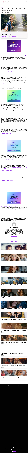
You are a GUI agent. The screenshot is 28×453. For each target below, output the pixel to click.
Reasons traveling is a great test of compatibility (7, 83)
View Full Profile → (14, 236)
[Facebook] (12, 451)
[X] (14, 451)
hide (9, 34)
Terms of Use (16, 447)
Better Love (2, 7)
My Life (18, 441)
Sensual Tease (14, 441)
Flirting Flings (9, 441)
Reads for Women (23, 441)
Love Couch (4, 441)
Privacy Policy (12, 447)
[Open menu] (26, 2)
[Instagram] (15, 451)
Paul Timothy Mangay (6, 12)
